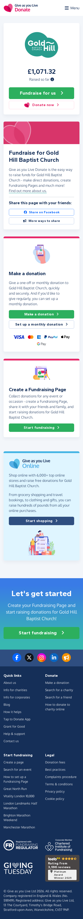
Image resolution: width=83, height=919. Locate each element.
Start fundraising (39, 427)
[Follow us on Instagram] (41, 660)
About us (10, 682)
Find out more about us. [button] (28, 191)
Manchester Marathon (19, 827)
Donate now (43, 105)
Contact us (11, 741)
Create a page (14, 762)
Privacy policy (55, 791)
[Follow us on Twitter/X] (29, 660)
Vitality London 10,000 (19, 796)
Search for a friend (58, 697)
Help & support (14, 734)
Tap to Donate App (17, 719)
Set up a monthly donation (39, 324)
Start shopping (39, 521)
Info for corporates (17, 697)
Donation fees (55, 762)
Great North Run (15, 789)
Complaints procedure (61, 777)
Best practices (55, 769)
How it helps (12, 712)
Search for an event (17, 769)
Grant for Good (14, 726)
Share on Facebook (44, 212)
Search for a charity (59, 690)
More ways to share (44, 221)
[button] (52, 79)
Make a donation (39, 314)
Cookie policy (54, 799)
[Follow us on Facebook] (16, 660)
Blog (7, 704)
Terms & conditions (59, 784)
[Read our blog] (66, 660)
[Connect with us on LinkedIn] (54, 660)
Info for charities (15, 690)
